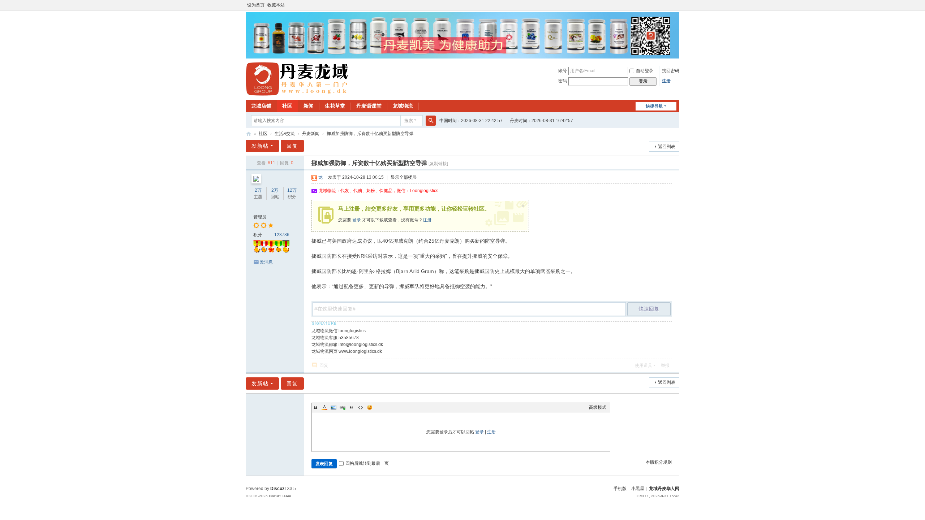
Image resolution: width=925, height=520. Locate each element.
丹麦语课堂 (369, 106)
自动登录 (644, 70)
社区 (287, 106)
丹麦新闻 (310, 133)
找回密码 (670, 70)
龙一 (322, 177)
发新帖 (260, 146)
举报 (665, 365)
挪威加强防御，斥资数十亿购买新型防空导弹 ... (372, 133)
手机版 (620, 488)
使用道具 (643, 365)
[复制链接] (438, 163)
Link (342, 407)
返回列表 (666, 146)
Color (324, 407)
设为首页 (255, 5)
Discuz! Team (280, 496)
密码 (562, 80)
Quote (351, 407)
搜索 (408, 120)
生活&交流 (285, 133)
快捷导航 (654, 106)
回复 (292, 146)
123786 (281, 234)
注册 (666, 80)
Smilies (369, 407)
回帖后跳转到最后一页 (367, 463)
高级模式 (597, 407)
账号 (562, 70)
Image (333, 407)
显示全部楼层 (404, 177)
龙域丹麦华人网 (248, 134)
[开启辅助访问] (677, 5)
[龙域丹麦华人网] (297, 78)
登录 (356, 219)
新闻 (309, 106)
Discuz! (278, 488)
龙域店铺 (261, 106)
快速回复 (649, 309)
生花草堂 (335, 106)
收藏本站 (276, 5)
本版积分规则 (659, 462)
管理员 (259, 217)
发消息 (266, 262)
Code (360, 407)
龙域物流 (403, 106)
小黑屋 (637, 488)
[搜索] (431, 121)
